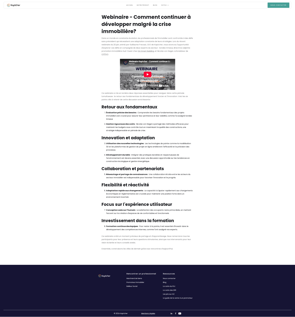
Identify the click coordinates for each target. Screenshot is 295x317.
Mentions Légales (148, 313)
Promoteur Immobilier (135, 282)
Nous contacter (169, 278)
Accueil (129, 5)
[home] (13, 5)
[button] (165, 5)
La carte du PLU (169, 286)
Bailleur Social (132, 286)
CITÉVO (105, 54)
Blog (155, 5)
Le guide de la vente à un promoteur (177, 298)
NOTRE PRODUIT (143, 5)
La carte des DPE (169, 290)
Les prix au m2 (168, 294)
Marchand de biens (134, 278)
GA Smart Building (146, 51)
